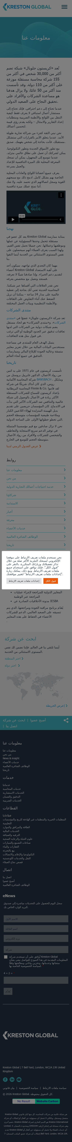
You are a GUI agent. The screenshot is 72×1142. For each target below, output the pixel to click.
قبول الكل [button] (51, 581)
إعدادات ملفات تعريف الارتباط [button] (24, 581)
